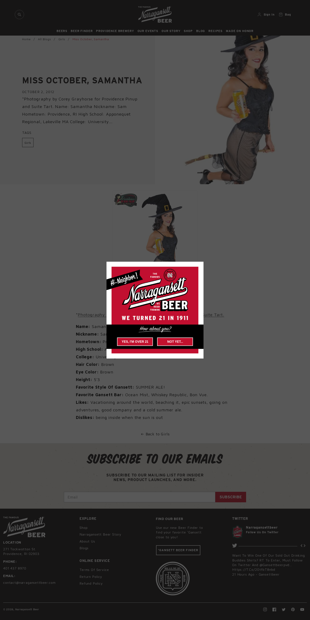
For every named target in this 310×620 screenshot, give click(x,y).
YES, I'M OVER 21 (135, 341)
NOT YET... (175, 341)
